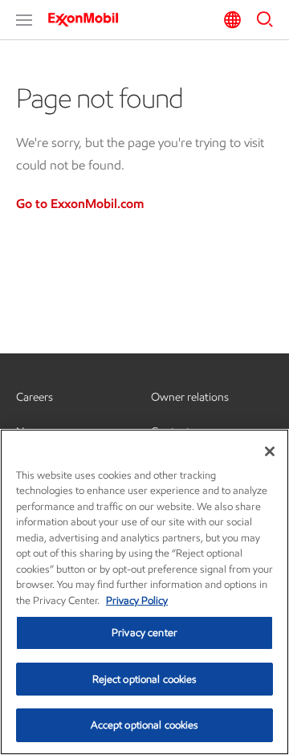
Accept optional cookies (145, 725)
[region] (144, 592)
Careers (34, 397)
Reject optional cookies (144, 679)
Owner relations (190, 397)
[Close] (269, 451)
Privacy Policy (137, 600)
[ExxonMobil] (88, 19)
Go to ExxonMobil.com (80, 203)
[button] (24, 20)
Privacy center (144, 632)
